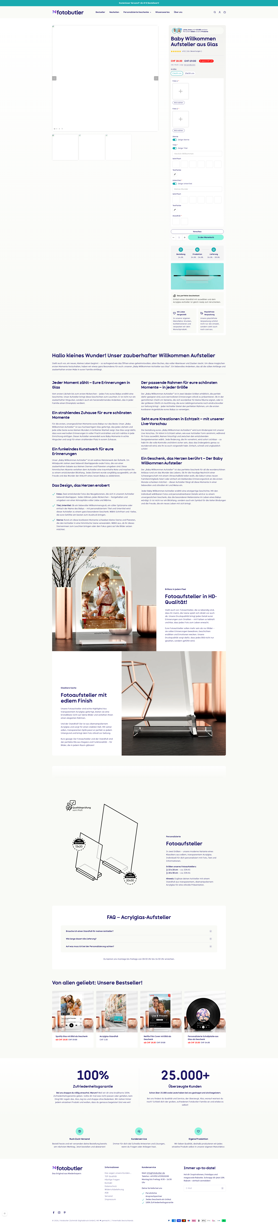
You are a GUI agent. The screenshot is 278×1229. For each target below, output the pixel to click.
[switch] (175, 140)
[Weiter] (156, 78)
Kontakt (108, 1183)
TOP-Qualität (111, 1176)
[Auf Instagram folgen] (59, 1212)
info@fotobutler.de (156, 1173)
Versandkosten (189, 65)
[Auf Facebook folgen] (53, 1212)
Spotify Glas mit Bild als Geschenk (72, 1036)
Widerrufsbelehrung (114, 1189)
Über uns (178, 12)
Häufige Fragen (112, 1179)
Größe (174, 69)
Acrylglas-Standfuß (109, 1036)
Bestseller (100, 12)
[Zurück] (54, 78)
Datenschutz (111, 1186)
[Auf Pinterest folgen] (64, 1212)
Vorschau (197, 231)
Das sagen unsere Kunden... (118, 1173)
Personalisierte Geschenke (136, 12)
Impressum (110, 1199)
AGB (106, 1193)
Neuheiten (114, 12)
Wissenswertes (162, 12)
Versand (109, 1196)
